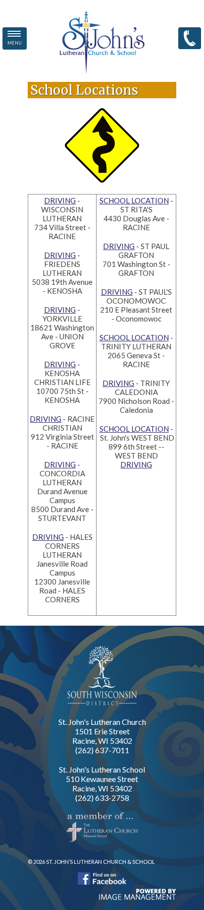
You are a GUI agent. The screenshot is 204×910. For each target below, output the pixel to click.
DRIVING (60, 200)
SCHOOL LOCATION (134, 200)
